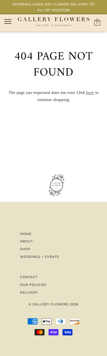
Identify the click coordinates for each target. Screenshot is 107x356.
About (26, 241)
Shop (25, 249)
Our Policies (33, 285)
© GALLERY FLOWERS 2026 (53, 304)
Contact (28, 277)
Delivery (29, 292)
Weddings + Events (39, 257)
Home (25, 234)
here (90, 92)
